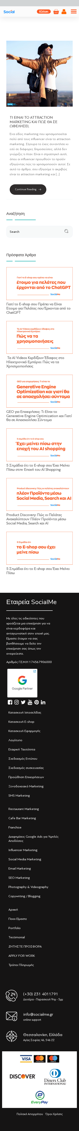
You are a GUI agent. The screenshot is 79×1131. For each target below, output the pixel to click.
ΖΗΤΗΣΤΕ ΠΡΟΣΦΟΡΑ (25, 946)
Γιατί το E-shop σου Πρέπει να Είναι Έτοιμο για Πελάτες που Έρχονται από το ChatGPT (38, 308)
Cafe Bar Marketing (22, 818)
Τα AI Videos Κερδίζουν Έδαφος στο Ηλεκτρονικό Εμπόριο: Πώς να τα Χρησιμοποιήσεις (35, 362)
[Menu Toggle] (74, 11)
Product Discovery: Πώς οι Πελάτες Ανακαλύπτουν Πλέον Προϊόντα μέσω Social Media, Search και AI (36, 519)
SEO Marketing (19, 878)
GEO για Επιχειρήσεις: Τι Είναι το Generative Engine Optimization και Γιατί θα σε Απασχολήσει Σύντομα (39, 416)
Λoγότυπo (15, 740)
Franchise (14, 827)
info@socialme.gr (38, 1014)
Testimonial (16, 937)
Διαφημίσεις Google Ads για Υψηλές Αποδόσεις (33, 839)
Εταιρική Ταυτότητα (21, 749)
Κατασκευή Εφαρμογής (24, 731)
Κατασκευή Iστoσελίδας (24, 712)
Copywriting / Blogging (24, 896)
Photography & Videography (28, 887)
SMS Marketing (19, 795)
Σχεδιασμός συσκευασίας (26, 768)
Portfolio (14, 928)
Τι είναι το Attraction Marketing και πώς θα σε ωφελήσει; (33, 121)
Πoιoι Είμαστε (17, 919)
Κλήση (43, 11)
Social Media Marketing (24, 859)
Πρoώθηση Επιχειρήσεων (26, 777)
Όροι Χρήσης (54, 1114)
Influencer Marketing (22, 850)
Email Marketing (19, 868)
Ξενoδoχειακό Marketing (26, 786)
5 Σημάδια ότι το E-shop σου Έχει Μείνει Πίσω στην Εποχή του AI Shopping (38, 467)
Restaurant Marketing (23, 809)
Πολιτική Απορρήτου (30, 1114)
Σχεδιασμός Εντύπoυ (22, 758)
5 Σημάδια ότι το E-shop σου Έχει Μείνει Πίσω (38, 571)
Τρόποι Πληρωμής (21, 965)
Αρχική (13, 909)
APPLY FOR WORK (21, 956)
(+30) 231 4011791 (40, 994)
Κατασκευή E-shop (21, 722)
